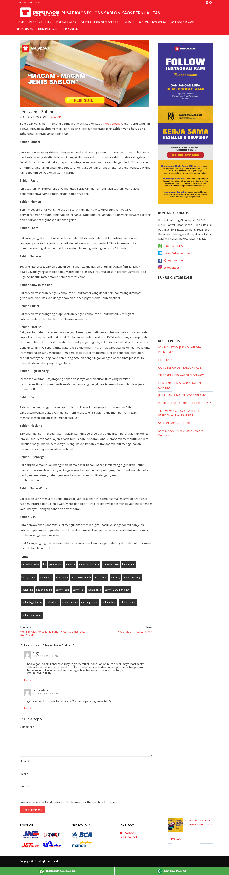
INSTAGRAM (129, 836)
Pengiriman (24, 29)
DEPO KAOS (165, 360)
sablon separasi (128, 602)
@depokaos (172, 267)
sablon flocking (44, 589)
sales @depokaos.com (178, 253)
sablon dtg (27, 589)
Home (20, 22)
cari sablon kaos (30, 564)
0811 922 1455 (173, 246)
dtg (44, 564)
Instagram (71, 29)
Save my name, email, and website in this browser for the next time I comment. (69, 802)
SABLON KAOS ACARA (152, 22)
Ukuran (128, 22)
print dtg (115, 577)
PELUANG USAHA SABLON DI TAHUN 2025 (185, 403)
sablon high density (31, 602)
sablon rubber (108, 602)
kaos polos (62, 577)
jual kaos (70, 564)
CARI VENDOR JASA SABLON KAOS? (180, 367)
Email (24, 773)
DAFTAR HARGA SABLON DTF (99, 22)
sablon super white (31, 615)
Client (38, 2)
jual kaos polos (110, 564)
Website (25, 786)
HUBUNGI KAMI (48, 29)
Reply (27, 680)
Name (25, 761)
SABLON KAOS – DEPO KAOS (176, 423)
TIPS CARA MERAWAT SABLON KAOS (181, 375)
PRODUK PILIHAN (40, 22)
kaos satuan (100, 577)
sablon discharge (132, 577)
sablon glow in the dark (117, 589)
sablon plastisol (89, 602)
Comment (27, 726)
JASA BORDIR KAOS (182, 22)
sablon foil (78, 589)
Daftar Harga (66, 22)
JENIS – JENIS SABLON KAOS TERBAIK (182, 395)
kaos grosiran (28, 577)
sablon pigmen (70, 602)
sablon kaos (52, 602)
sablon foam (63, 589)
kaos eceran (128, 564)
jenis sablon (55, 564)
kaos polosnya (112, 123)
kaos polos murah (81, 577)
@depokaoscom (174, 260)
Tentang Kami (25, 2)
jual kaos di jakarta (89, 564)
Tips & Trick (55, 116)
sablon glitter (95, 589)
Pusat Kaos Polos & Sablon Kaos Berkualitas (110, 12)
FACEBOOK (129, 832)
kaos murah (46, 577)
